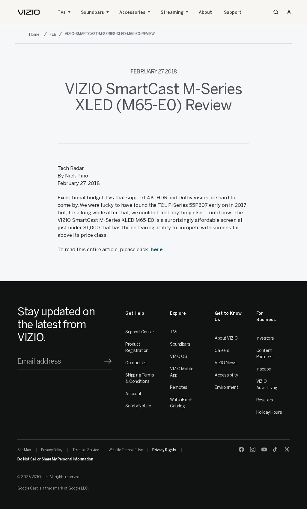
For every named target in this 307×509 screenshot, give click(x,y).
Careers (222, 350)
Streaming (172, 12)
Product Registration (136, 347)
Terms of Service (85, 450)
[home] (29, 12)
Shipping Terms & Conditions (139, 378)
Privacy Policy (51, 450)
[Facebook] (241, 449)
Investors (265, 338)
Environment (226, 387)
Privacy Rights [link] (164, 450)
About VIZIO (226, 338)
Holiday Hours (269, 412)
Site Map (24, 450)
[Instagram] (252, 449)
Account (133, 393)
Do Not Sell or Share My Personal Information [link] (55, 459)
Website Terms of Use (125, 450)
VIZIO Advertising (266, 384)
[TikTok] (275, 449)
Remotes (178, 387)
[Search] (276, 12)
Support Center (139, 332)
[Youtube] (264, 449)
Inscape (263, 369)
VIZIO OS (178, 356)
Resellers (264, 400)
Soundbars (92, 12)
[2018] (35, 34)
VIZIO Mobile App (181, 372)
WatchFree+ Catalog (181, 403)
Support (232, 12)
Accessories (132, 12)
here (157, 249)
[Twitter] (287, 449)
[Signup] (108, 361)
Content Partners (264, 353)
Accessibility (226, 375)
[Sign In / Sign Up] (289, 12)
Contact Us (136, 362)
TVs (62, 12)
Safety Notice (138, 406)
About (205, 12)
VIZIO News (226, 362)
